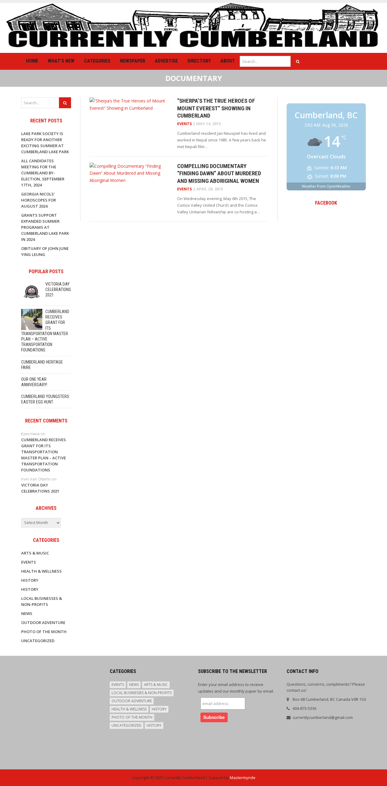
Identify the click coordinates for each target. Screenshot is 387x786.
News (26, 613)
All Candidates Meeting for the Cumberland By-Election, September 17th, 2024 (42, 173)
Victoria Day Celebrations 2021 (58, 289)
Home (32, 61)
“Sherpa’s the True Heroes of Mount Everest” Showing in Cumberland (216, 108)
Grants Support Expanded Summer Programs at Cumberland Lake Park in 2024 (45, 227)
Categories (97, 61)
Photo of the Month (44, 631)
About (227, 61)
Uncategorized (37, 640)
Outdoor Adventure (43, 622)
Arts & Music (35, 553)
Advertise (166, 61)
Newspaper (132, 61)
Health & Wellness (41, 571)
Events (184, 123)
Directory (199, 61)
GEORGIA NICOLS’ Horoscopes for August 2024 (38, 200)
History (29, 580)
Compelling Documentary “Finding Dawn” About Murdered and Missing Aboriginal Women (219, 173)
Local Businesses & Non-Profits (142, 692)
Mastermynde (242, 777)
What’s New (61, 61)
